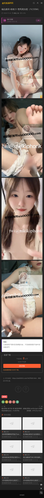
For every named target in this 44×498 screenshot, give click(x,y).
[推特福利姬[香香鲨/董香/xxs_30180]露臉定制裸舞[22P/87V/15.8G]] (11, 446)
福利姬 (4, 396)
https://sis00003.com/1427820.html (24, 378)
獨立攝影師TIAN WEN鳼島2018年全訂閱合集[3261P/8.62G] (32, 457)
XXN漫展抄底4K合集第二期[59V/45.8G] (32, 480)
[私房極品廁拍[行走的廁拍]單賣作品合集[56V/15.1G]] (32, 423)
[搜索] (34, 3)
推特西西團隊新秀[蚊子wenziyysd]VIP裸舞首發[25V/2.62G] (11, 434)
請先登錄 (22, 366)
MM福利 (22, 495)
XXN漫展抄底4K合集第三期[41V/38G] (11, 480)
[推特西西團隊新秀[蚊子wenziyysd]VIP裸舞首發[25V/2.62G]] (11, 423)
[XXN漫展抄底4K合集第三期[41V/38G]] (11, 469)
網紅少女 (16, 13)
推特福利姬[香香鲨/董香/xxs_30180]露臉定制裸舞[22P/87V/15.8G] (11, 457)
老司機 (8, 3)
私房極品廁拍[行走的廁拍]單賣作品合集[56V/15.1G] (32, 434)
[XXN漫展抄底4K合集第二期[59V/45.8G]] (32, 469)
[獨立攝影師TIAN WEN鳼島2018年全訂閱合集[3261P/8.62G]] (32, 446)
